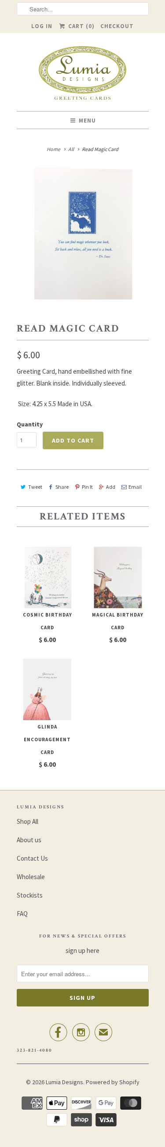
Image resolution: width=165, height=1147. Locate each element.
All (71, 149)
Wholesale (31, 877)
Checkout (117, 26)
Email (135, 486)
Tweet (35, 486)
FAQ (22, 913)
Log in (41, 26)
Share (62, 486)
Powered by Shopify (112, 1082)
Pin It (87, 486)
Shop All (27, 821)
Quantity (30, 424)
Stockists (30, 895)
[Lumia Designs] (83, 75)
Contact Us (32, 858)
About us (29, 840)
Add (110, 486)
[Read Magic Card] (83, 233)
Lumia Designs (64, 1082)
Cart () (80, 26)
